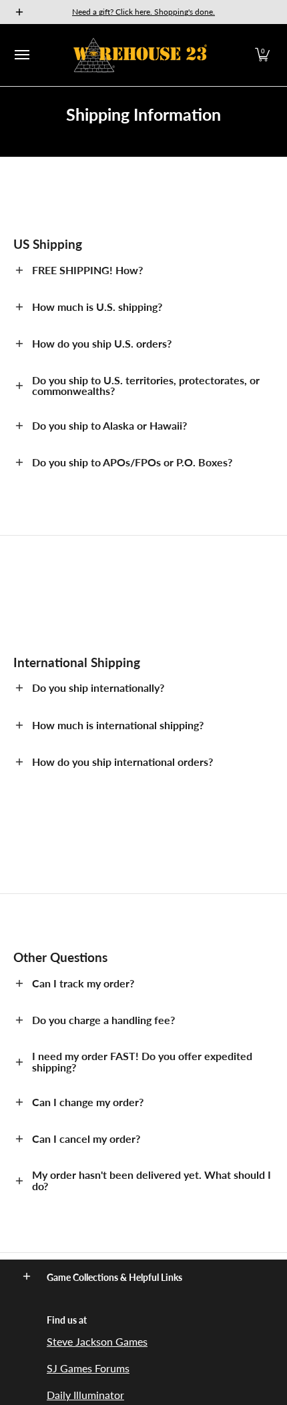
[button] (262, 55)
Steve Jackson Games (97, 1341)
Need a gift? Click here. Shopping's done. (143, 12)
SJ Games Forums (88, 1368)
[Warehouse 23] (140, 55)
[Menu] (21, 55)
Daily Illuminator (85, 1394)
